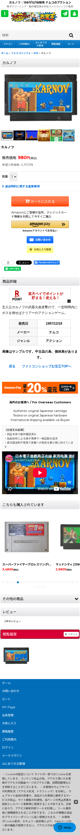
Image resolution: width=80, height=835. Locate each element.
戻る (12, 366)
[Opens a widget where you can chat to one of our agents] (64, 828)
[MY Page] (74, 13)
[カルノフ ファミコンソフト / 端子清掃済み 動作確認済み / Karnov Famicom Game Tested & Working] (40, 98)
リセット (73, 634)
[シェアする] (8, 262)
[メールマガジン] (65, 13)
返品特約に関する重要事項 (22, 186)
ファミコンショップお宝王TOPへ (46, 366)
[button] (4, 13)
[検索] (71, 35)
